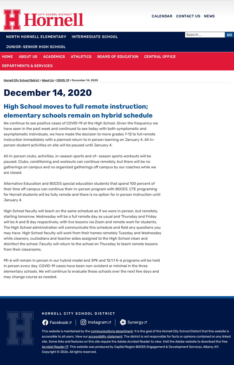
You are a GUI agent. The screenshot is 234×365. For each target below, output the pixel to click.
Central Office (160, 56)
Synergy (136, 322)
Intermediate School (95, 37)
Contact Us (188, 16)
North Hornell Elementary (36, 37)
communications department (112, 331)
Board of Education (117, 56)
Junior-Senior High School (36, 47)
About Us (28, 56)
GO (229, 35)
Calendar (162, 16)
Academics (54, 56)
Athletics (81, 56)
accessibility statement (105, 336)
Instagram (98, 322)
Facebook (59, 322)
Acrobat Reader (53, 347)
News (209, 16)
